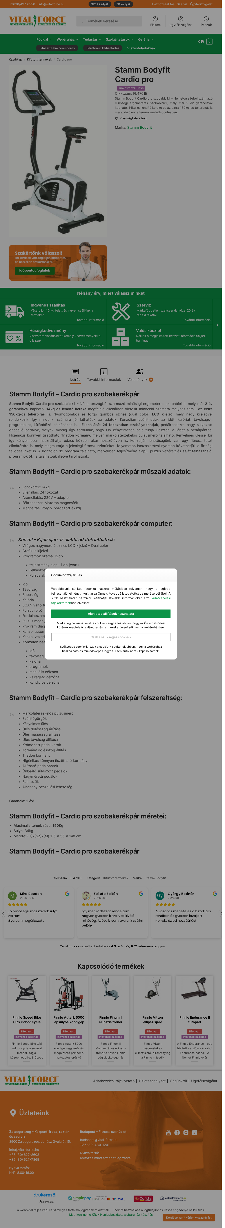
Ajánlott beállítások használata (111, 613)
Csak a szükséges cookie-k (111, 637)
